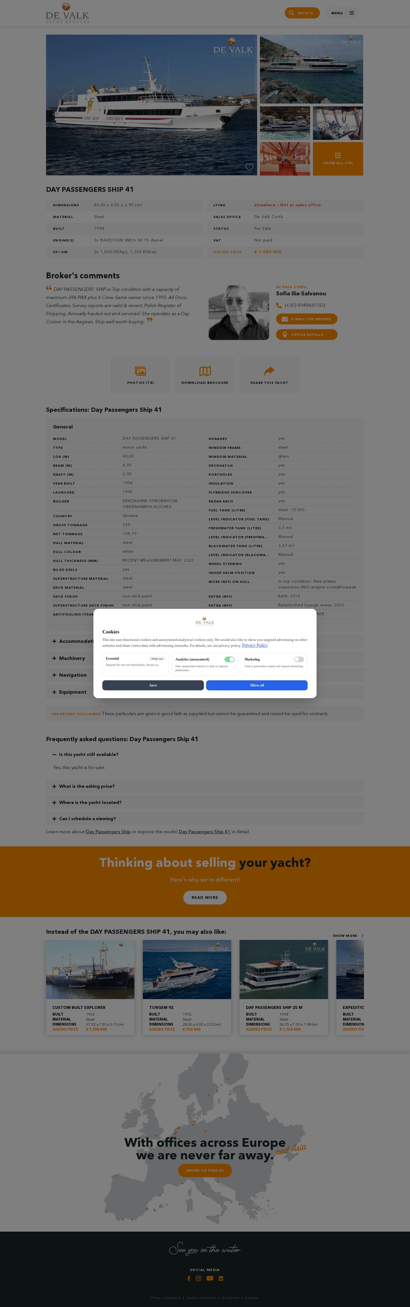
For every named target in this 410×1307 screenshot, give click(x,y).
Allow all (257, 685)
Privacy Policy (255, 645)
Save (153, 685)
